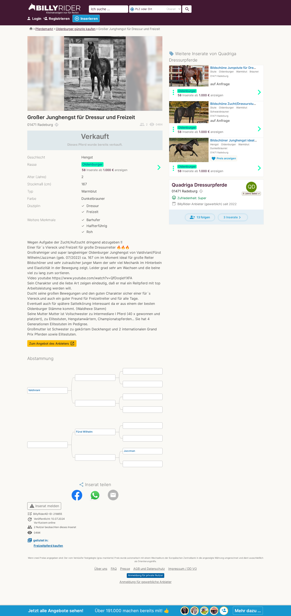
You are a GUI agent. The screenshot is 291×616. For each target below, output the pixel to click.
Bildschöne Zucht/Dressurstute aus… (237, 103)
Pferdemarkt (44, 29)
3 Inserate (232, 217)
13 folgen (200, 217)
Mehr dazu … (248, 610)
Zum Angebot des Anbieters (52, 343)
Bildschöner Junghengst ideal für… (236, 140)
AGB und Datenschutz (149, 568)
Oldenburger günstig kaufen (75, 29)
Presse (125, 568)
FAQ (114, 568)
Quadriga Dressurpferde (199, 185)
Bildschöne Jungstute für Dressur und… (239, 67)
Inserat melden (44, 505)
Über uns (100, 568)
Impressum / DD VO (182, 568)
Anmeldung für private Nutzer (145, 575)
